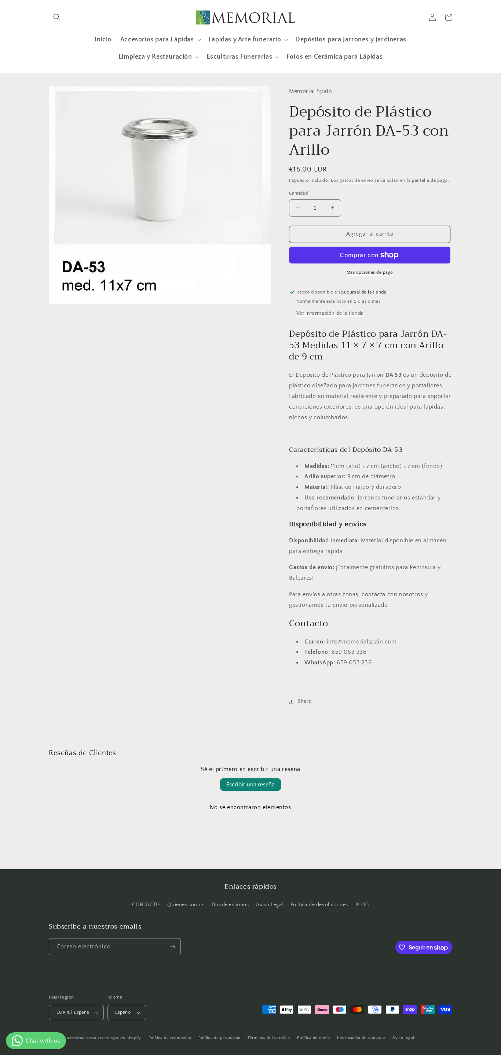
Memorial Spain (81, 1038)
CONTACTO (146, 905)
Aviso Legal (269, 905)
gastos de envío (356, 180)
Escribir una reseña (250, 784)
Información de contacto (361, 1038)
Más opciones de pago (370, 272)
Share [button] (304, 701)
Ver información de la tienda (330, 313)
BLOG (362, 905)
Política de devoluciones (319, 905)
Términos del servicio (269, 1038)
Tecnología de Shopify (119, 1038)
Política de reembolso (170, 1038)
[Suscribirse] (172, 946)
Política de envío (313, 1038)
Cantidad (298, 193)
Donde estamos (230, 905)
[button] (57, 17)
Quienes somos (185, 905)
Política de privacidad (219, 1038)
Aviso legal (403, 1038)
